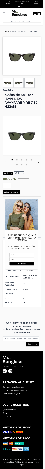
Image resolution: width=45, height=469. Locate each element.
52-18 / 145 (19, 173)
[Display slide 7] (21, 164)
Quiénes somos (9, 410)
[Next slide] (38, 162)
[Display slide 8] (26, 164)
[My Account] (35, 13)
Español (19, 6)
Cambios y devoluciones (13, 387)
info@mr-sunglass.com (13, 366)
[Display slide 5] (31, 159)
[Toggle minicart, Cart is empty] (39, 13)
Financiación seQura (11, 394)
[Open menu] (4, 13)
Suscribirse (32, 344)
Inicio (7, 32)
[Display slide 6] (17, 164)
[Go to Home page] (19, 13)
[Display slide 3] (21, 159)
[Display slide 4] (26, 159)
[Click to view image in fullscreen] (22, 56)
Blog (5, 413)
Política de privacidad (24, 462)
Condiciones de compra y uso (15, 390)
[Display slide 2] (17, 159)
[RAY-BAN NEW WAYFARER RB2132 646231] (22, 135)
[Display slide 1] (12, 159)
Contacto (7, 416)
